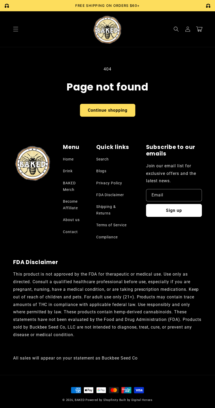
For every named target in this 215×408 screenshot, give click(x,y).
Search (102, 159)
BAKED (80, 400)
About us (71, 220)
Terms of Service (111, 225)
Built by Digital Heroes (136, 400)
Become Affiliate (70, 204)
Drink (68, 171)
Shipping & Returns (106, 210)
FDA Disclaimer (110, 195)
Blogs (101, 171)
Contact (70, 232)
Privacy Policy (109, 183)
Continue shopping (107, 110)
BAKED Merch (69, 186)
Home (68, 159)
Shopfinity (110, 400)
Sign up (174, 210)
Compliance (107, 237)
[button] (16, 29)
